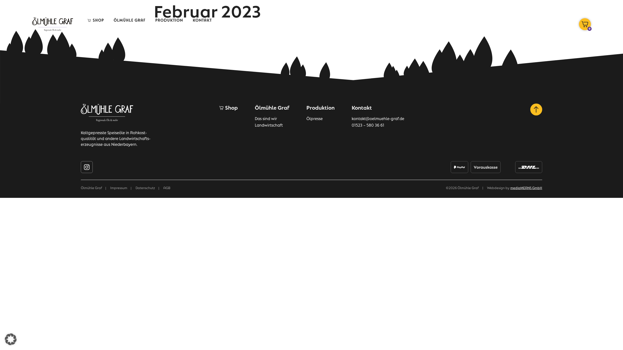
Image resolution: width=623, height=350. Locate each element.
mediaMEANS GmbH (526, 187)
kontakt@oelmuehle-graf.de (378, 118)
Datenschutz (145, 187)
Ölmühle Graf (130, 20)
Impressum (118, 187)
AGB (166, 187)
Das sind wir (266, 118)
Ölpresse (314, 118)
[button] (10, 339)
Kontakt (202, 20)
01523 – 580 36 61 (368, 125)
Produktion (169, 20)
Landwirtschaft (269, 125)
